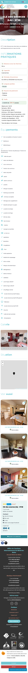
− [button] (2, 364)
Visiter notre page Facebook (11, 522)
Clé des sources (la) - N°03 (14, 495)
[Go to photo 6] (15, 348)
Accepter (13, 663)
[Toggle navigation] (25, 6)
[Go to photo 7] (17, 348)
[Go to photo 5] (13, 348)
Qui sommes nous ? (14, 618)
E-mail (6, 520)
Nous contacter (14, 621)
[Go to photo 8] (20, 348)
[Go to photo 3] (8, 348)
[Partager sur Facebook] (2, 542)
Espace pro (14, 615)
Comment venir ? (14, 612)
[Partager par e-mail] (5, 542)
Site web (6, 518)
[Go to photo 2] (6, 348)
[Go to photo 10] (24, 348)
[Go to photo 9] (22, 348)
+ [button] (2, 362)
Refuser (14, 666)
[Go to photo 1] (4, 348)
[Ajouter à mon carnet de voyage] (24, 403)
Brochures (14, 609)
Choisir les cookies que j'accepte (17, 669)
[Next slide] (25, 338)
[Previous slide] (2, 338)
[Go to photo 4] (11, 348)
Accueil (6, 27)
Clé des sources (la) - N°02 (14, 427)
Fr (24, 1)
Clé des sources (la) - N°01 (14, 461)
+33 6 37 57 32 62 (8, 516)
